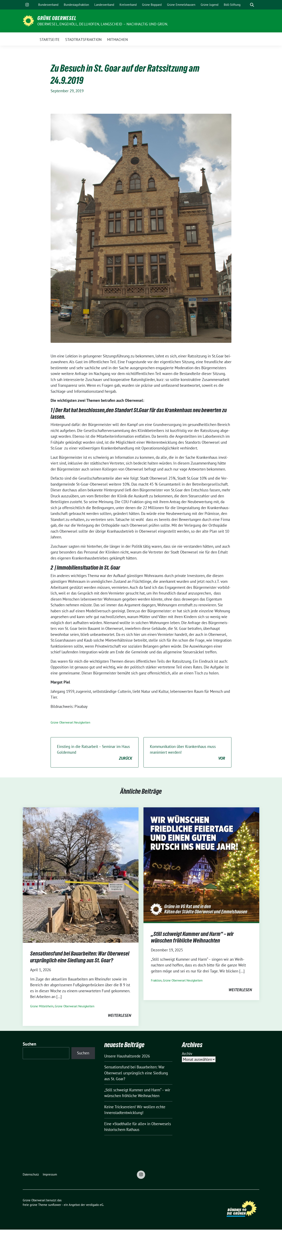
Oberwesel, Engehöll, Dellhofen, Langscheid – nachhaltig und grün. (102, 24)
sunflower (54, 1205)
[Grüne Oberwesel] (28, 20)
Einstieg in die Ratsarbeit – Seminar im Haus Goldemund (94, 752)
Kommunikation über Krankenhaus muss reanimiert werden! (187, 752)
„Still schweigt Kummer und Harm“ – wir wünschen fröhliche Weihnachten (192, 937)
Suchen (29, 1044)
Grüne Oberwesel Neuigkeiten (70, 722)
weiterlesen (119, 1015)
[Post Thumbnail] (81, 874)
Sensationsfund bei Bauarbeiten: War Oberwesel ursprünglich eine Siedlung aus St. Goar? (79, 956)
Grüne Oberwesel (56, 18)
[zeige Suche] (252, 5)
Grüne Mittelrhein (41, 1006)
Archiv (187, 1053)
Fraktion (156, 980)
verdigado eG (94, 1205)
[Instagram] (27, 5)
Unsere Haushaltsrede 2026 (127, 1056)
